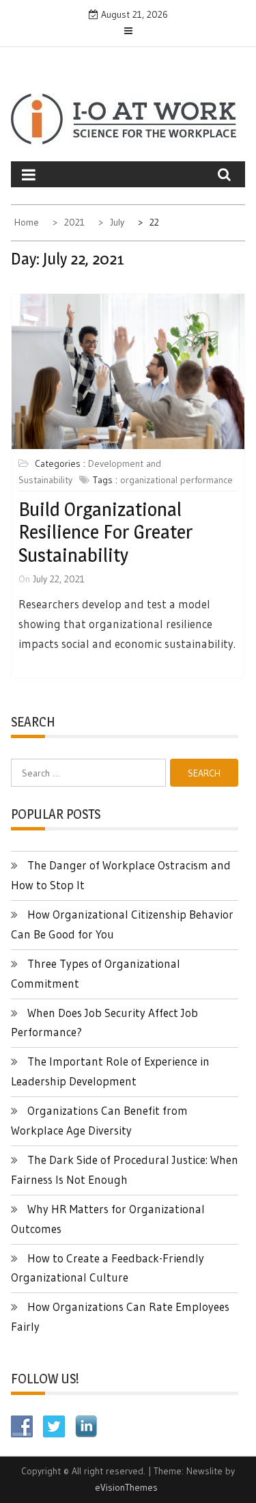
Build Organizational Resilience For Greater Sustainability (105, 532)
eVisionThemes (126, 1487)
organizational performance (176, 480)
